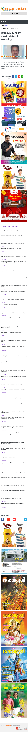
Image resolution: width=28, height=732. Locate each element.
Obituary (7, 25)
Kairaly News (8, 725)
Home (2, 25)
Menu (4, 22)
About (12, 2)
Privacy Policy (23, 2)
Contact (17, 2)
